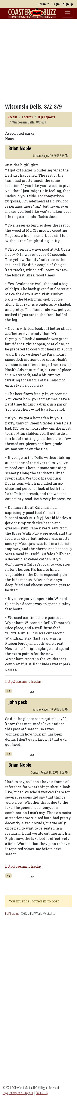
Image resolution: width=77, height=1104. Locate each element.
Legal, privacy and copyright (18, 1092)
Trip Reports (46, 117)
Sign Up (68, 4)
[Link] (32, 691)
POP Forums (12, 913)
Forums (27, 117)
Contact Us (41, 1092)
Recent (13, 117)
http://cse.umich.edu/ (23, 681)
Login (56, 4)
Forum (42, 4)
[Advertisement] (38, 61)
